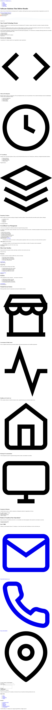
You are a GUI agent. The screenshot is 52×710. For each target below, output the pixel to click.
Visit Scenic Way (3, 272)
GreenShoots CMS (5, 702)
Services (3, 3)
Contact (3, 698)
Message (1, 688)
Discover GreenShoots (4, 12)
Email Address (2, 684)
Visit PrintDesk (2, 283)
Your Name (2, 683)
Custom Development (5, 706)
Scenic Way (4, 704)
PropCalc (3, 703)
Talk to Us (9, 12)
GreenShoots (4, 4)
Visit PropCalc (2, 261)
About (3, 2)
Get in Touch (4, 6)
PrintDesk (4, 705)
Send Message (3, 689)
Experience (4, 5)
